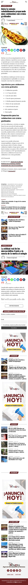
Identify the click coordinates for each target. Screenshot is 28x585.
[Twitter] (5, 50)
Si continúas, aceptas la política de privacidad (14, 325)
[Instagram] (8, 50)
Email (2, 319)
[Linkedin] (17, 50)
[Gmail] (2, 53)
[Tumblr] (24, 50)
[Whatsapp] (11, 50)
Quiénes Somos (10, 574)
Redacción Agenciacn (12, 257)
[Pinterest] (21, 50)
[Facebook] (2, 50)
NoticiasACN (11, 171)
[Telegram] (14, 50)
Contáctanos (18, 574)
